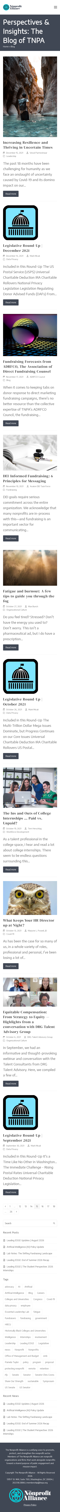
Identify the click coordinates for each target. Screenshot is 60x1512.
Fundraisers (10, 1318)
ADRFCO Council (37, 377)
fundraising (25, 1318)
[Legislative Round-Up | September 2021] (20, 1112)
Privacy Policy (30, 1505)
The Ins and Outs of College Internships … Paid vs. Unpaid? (27, 818)
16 (43, 1206)
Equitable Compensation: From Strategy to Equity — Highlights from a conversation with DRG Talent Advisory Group (29, 1022)
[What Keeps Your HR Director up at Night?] (30, 897)
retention (44, 1368)
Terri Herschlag (35, 828)
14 (32, 1206)
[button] (55, 7)
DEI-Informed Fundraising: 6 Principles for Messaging (28, 478)
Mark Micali (35, 256)
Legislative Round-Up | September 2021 (23, 1138)
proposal (49, 1362)
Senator (27, 1374)
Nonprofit (19, 1349)
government (41, 1318)
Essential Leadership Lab (17, 1311)
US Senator (24, 1387)
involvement (41, 1337)
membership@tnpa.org (37, 1482)
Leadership (11, 156)
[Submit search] (54, 1223)
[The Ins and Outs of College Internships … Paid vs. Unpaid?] (30, 787)
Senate (15, 1374)
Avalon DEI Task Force (40, 486)
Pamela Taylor (12, 1362)
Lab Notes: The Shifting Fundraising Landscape (29, 1253)
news (7, 1349)
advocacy (9, 1286)
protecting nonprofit (14, 1368)
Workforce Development (17, 832)
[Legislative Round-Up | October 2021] (20, 676)
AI (19, 1286)
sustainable (33, 1381)
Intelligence (10, 1337)
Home (6, 46)
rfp (6, 1374)
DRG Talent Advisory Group (40, 1037)
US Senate (10, 1387)
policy (25, 1362)
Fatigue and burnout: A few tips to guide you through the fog (28, 596)
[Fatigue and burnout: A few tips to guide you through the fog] (30, 567)
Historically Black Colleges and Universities (25, 1330)
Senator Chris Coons (44, 1374)
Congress (37, 1299)
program (37, 1362)
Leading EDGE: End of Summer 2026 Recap (28, 1260)
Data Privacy (12, 259)
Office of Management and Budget (22, 1356)
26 (12, 1211)
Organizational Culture (16, 609)
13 (26, 1206)
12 (21, 1206)
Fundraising (11, 489)
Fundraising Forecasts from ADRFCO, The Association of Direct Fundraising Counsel (27, 366)
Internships (25, 1337)
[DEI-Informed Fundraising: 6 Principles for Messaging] (30, 452)
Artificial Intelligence (14, 1293)
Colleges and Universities (17, 1299)
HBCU (8, 1324)
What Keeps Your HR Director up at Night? (28, 923)
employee (25, 1305)
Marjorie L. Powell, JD (37, 930)
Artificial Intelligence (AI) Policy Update (25, 1247)
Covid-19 (10, 934)
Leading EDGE (27, 1343)
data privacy (10, 1305)
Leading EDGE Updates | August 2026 (25, 1240)
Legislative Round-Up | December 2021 (23, 248)
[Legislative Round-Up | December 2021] (20, 222)
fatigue (36, 1311)
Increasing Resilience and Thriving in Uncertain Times (28, 145)
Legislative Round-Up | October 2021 (23, 702)
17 (49, 1206)
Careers (41, 1293)
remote (32, 1368)
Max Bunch (33, 606)
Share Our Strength (14, 1381)
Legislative (43, 1343)
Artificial (28, 1286)
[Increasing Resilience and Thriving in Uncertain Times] (30, 96)
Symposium (48, 1381)
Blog (8, 380)
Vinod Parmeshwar (38, 152)
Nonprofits (33, 1349)
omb (45, 1356)
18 (55, 1206)
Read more (10, 193)
